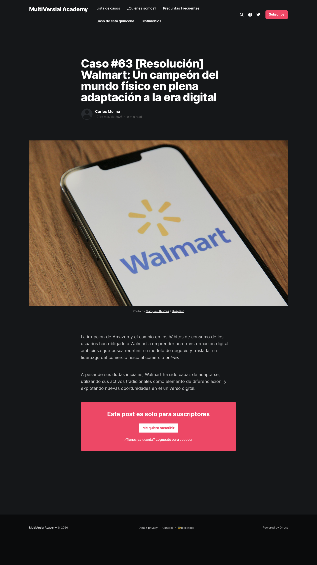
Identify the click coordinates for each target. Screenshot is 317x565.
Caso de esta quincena (115, 21)
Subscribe (276, 14)
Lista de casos (108, 8)
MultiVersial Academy (58, 9)
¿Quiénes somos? (141, 8)
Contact (167, 527)
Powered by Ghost (275, 527)
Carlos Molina (107, 111)
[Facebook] (250, 15)
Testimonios (151, 21)
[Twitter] (258, 15)
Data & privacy (148, 527)
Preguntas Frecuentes (181, 8)
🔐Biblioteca (186, 527)
